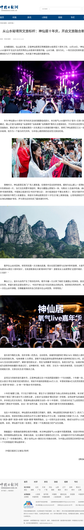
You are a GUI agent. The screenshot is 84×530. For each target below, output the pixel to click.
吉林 (70, 487)
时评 (36, 482)
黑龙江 (78, 487)
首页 (2, 17)
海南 (52, 490)
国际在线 (63, 494)
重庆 (59, 490)
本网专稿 (10, 23)
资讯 (29, 17)
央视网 (72, 494)
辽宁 (64, 487)
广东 (39, 490)
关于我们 (3, 491)
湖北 (25, 490)
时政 (15, 17)
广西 (45, 490)
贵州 (72, 490)
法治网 (67, 497)
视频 (60, 17)
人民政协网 (57, 497)
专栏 (73, 17)
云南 (79, 490)
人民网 (37, 494)
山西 (57, 487)
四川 (66, 490)
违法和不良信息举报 (41, 502)
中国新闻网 (46, 497)
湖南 (32, 490)
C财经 (44, 17)
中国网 (54, 494)
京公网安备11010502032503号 (45, 505)
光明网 (26, 497)
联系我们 (11, 491)
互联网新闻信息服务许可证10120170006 (63, 502)
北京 (36, 487)
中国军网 (35, 497)
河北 (50, 487)
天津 (43, 487)
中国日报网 (3, 23)
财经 (56, 482)
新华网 (46, 494)
